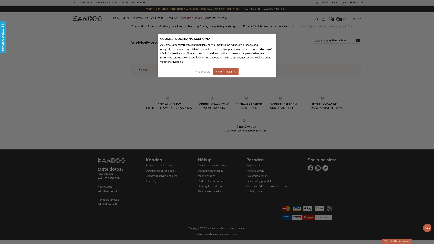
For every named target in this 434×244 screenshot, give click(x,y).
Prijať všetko (226, 71)
